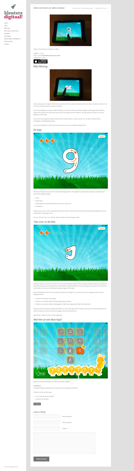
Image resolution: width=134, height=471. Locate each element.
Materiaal (7, 28)
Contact (6, 44)
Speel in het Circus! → (101, 8)
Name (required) (67, 416)
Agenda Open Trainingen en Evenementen (12, 40)
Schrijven (37, 404)
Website (64, 428)
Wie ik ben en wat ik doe (11, 31)
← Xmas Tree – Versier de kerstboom (82, 8)
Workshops (7, 36)
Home (6, 23)
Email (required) (67, 422)
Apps (5, 25)
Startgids (7, 33)
